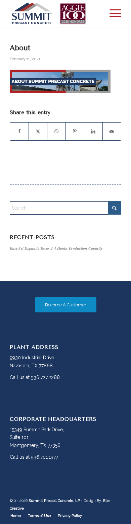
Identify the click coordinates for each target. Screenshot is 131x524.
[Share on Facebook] (19, 131)
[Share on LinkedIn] (93, 131)
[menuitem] (112, 13)
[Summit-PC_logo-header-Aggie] (54, 13)
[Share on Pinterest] (75, 131)
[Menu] (112, 13)
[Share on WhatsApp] (56, 131)
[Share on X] (38, 131)
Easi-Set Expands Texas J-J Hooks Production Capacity (56, 248)
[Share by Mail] (112, 131)
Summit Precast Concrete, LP (54, 501)
